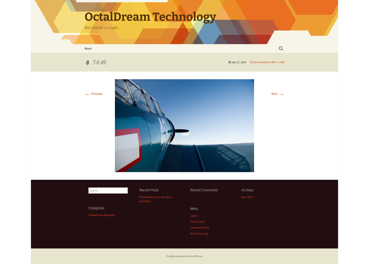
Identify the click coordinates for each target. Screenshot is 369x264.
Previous (94, 94)
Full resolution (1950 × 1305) (268, 62)
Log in (193, 215)
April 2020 (246, 197)
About (88, 48)
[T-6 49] (184, 125)
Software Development (101, 215)
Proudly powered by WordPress (184, 256)
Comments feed (199, 227)
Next (277, 94)
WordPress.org (199, 233)
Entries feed (197, 221)
